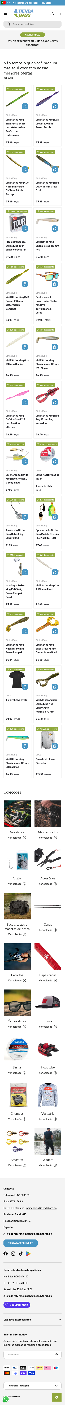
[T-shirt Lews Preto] (17, 679)
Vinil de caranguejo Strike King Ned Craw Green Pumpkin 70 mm (46, 705)
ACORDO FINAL (32, 34)
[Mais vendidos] (48, 813)
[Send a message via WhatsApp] (6, 1399)
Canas (48, 924)
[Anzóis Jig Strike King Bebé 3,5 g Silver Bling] (17, 509)
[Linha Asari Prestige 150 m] (47, 454)
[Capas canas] (48, 956)
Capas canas (47, 975)
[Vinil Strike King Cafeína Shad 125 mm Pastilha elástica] (17, 395)
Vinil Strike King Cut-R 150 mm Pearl (47, 587)
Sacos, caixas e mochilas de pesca (17, 927)
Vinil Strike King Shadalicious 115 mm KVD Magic (47, 364)
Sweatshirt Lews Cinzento (45, 761)
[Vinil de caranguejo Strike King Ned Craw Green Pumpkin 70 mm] (47, 679)
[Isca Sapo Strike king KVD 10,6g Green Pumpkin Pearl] (17, 565)
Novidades (17, 832)
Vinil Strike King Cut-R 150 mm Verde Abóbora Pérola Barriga (17, 188)
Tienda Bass (15, 1396)
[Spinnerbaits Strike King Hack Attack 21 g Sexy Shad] (17, 454)
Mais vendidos (48, 832)
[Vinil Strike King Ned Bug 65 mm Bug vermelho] (47, 395)
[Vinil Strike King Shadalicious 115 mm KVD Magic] (47, 339)
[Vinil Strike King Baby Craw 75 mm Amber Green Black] (47, 624)
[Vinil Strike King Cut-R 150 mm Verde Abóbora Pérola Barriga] (17, 162)
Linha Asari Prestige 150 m (47, 476)
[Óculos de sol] (17, 1002)
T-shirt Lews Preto (16, 699)
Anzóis (17, 878)
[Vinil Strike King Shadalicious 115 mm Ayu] (47, 221)
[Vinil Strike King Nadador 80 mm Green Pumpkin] (17, 624)
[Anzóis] (17, 860)
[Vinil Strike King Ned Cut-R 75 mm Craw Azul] (47, 162)
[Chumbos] (17, 1095)
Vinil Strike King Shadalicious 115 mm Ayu (47, 245)
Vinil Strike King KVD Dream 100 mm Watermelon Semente (17, 302)
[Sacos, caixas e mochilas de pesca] (17, 906)
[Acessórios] (48, 860)
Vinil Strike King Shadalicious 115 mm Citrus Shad (17, 763)
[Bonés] (48, 1002)
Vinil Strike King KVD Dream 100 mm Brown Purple (47, 123)
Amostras (17, 1160)
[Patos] (48, 1049)
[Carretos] (17, 956)
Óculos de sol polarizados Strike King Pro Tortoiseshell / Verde (46, 304)
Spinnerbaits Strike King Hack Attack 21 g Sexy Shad (17, 478)
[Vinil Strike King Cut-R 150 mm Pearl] (47, 565)
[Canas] (48, 906)
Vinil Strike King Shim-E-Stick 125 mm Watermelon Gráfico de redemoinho (15, 127)
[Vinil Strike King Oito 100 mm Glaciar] (17, 339)
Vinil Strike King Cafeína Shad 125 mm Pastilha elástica (15, 421)
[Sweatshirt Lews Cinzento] (47, 738)
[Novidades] (17, 813)
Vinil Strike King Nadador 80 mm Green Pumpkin (15, 648)
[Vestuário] (48, 1095)
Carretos (17, 975)
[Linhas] (17, 1049)
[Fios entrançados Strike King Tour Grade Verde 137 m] (17, 221)
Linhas (17, 1067)
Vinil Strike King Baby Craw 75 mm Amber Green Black (47, 648)
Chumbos (17, 1113)
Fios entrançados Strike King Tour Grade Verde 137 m (16, 245)
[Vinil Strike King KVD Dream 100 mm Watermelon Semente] (17, 276)
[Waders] (48, 1141)
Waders (47, 1160)
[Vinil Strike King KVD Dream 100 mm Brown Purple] (47, 99)
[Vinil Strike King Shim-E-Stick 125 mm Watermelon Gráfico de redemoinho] (17, 99)
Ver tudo (8, 77)
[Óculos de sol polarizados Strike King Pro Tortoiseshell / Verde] (47, 276)
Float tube (48, 1067)
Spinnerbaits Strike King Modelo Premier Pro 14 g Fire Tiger (47, 533)
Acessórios (47, 878)
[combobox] (32, 24)
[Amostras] (17, 1141)
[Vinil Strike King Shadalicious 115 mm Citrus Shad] (17, 738)
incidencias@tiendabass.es (41, 1207)
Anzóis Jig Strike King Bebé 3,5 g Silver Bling (15, 533)
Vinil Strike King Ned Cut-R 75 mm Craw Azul (47, 186)
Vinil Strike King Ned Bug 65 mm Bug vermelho (47, 419)
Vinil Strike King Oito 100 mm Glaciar (17, 362)
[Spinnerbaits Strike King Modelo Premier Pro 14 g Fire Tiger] (47, 509)
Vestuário (47, 1113)
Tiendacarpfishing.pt (20, 1243)
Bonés (48, 1021)
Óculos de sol (17, 1021)
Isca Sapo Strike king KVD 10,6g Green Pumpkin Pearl (15, 591)
